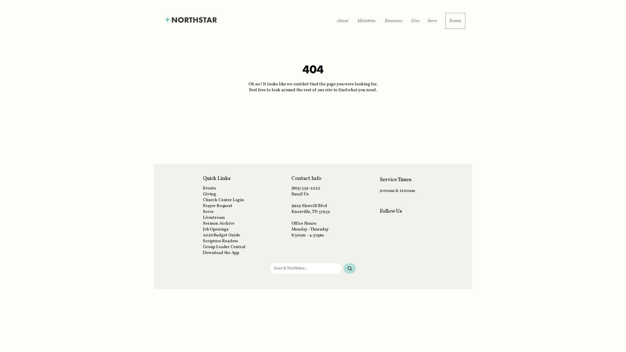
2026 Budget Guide (221, 235)
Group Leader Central (224, 247)
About (343, 21)
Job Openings (216, 229)
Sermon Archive (219, 223)
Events (455, 21)
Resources (394, 21)
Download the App (221, 253)
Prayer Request (217, 206)
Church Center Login (223, 200)
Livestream (214, 218)
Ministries (367, 21)
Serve (432, 21)
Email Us (300, 194)
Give (415, 21)
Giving (209, 194)
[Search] (350, 268)
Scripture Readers (220, 241)
